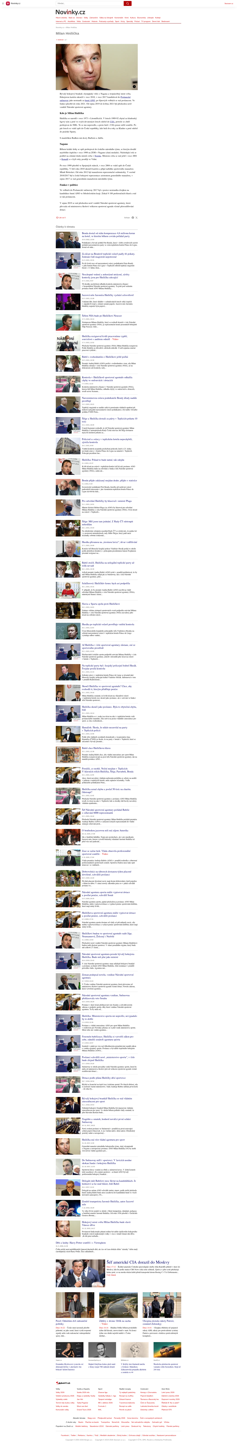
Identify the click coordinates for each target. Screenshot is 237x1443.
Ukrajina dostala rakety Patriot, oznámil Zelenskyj (158, 1322)
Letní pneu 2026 (168, 1392)
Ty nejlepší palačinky (127, 1392)
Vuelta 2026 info (83, 1392)
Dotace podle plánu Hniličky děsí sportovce (104, 1077)
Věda (79, 21)
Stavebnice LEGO (97, 1426)
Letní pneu (125, 1426)
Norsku (98, 155)
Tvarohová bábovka (127, 1403)
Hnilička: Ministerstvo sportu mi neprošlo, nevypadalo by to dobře (109, 1017)
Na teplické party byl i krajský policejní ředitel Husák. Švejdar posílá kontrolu (109, 667)
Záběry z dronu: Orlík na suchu (115, 1320)
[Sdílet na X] (136, 217)
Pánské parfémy (173, 1426)
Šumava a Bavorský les (149, 1399)
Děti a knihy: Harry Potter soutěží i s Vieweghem (81, 1242)
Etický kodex (122, 1435)
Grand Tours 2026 (84, 1410)
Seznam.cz (229, 3)
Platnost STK (167, 1410)
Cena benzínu (132, 1418)
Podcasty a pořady (106, 21)
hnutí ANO (90, 100)
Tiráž (96, 1435)
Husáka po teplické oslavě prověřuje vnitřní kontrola (108, 624)
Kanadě (64, 159)
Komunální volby (62, 1410)
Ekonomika (141, 18)
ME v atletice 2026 (105, 1403)
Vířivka (166, 1422)
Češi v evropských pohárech (151, 1418)
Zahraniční (93, 18)
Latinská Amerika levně (149, 1406)
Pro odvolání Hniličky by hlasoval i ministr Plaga (107, 501)
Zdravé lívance (125, 1399)
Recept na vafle (125, 1406)
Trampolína (105, 1422)
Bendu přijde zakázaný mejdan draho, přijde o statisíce (109, 480)
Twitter (73, 1435)
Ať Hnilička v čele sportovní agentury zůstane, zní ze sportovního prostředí (108, 646)
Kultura (133, 18)
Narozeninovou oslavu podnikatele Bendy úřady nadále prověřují (109, 399)
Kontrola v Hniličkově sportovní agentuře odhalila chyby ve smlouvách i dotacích (107, 379)
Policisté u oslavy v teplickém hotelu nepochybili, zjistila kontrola (107, 440)
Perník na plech (125, 1410)
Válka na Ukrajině (106, 18)
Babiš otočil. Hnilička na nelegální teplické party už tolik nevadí (108, 564)
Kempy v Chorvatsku (148, 1392)
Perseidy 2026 (119, 1418)
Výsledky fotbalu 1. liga (107, 1396)
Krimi (127, 18)
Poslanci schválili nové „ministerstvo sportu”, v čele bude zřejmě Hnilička (108, 1058)
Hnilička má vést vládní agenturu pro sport (103, 1139)
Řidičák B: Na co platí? (170, 1403)
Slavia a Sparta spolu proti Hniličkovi (101, 603)
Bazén (80, 1422)
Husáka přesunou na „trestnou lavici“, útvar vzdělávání (109, 542)
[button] (97, 67)
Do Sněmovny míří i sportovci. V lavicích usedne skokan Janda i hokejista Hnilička (107, 1161)
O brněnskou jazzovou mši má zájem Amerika (105, 830)
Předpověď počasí (105, 1418)
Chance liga (102, 1392)
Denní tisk (156, 21)
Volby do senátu (62, 1406)
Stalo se (72, 18)
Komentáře (119, 18)
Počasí (137, 21)
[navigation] (3, 3)
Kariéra (89, 1435)
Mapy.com (92, 1418)
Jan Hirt (80, 1399)
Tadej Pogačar (82, 1403)
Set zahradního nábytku (140, 1422)
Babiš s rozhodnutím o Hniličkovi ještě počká (105, 356)
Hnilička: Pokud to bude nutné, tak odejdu (103, 459)
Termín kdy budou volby (65, 1403)
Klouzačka (125, 1422)
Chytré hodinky (159, 1426)
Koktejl (157, 18)
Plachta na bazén (92, 1422)
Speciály (129, 21)
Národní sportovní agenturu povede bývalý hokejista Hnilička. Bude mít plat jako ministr (108, 955)
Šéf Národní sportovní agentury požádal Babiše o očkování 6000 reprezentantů (105, 811)
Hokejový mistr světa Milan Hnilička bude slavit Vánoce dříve (106, 1223)
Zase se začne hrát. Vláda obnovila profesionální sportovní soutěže (106, 852)
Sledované (165, 21)
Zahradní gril (157, 1422)
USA (112, 121)
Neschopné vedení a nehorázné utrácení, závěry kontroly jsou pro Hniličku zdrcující (105, 276)
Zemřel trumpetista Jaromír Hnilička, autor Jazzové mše (108, 1203)
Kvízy (123, 21)
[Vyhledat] (128, 3)
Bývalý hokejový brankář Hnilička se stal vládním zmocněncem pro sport (107, 1100)
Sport (117, 21)
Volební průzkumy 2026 (65, 1396)
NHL (100, 1410)
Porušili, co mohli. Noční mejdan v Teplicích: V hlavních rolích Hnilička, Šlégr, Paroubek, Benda (107, 770)
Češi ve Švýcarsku (147, 1403)
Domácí (79, 18)
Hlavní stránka (61, 18)
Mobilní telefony (81, 1426)
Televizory (147, 1426)
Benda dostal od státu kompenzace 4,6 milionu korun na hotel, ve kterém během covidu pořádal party (108, 234)
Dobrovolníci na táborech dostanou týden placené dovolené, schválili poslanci (106, 873)
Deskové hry (136, 1426)
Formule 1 (102, 1406)
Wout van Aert (82, 1406)
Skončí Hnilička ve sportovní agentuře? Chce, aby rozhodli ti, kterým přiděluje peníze (107, 687)
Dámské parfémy (112, 1426)
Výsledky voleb (61, 1399)
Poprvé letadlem (146, 1396)
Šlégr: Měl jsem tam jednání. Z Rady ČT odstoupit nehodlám (107, 523)
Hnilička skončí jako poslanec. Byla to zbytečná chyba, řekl (109, 708)
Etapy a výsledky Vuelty (86, 1396)
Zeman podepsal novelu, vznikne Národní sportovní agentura (108, 976)
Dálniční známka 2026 (170, 1396)
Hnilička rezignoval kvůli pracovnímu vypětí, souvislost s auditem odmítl (105, 337)
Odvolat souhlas (148, 1435)
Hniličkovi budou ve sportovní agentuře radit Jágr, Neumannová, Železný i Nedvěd (107, 935)
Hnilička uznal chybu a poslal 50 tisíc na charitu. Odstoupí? (106, 790)
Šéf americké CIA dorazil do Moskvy (138, 1262)
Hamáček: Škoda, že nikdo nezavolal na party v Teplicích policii (104, 729)
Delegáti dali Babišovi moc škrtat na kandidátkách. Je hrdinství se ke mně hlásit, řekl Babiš (109, 1182)
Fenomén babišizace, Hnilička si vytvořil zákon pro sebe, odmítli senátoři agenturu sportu (107, 1038)
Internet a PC (61, 21)
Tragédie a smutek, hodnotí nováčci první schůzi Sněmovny (106, 1120)
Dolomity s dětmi (146, 1410)
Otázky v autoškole (169, 1406)
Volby (86, 18)
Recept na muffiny (126, 1396)
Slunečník (115, 1422)
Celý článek (111, 1275)
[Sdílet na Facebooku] (133, 217)
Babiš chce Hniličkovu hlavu (96, 748)
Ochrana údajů (134, 1435)
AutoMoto (71, 21)
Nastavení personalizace (166, 1435)
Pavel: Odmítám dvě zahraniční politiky (71, 1322)
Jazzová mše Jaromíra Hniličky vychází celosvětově (108, 295)
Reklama (81, 1435)
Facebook (65, 1435)
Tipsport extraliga (105, 1399)
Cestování (86, 21)
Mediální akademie (107, 1435)
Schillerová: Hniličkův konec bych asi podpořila (106, 583)
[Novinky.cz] (70, 12)
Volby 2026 (60, 1392)
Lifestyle (150, 18)
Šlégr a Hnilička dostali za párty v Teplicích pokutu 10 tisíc (109, 420)
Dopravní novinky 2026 (171, 1399)
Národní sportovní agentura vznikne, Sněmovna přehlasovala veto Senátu (106, 997)
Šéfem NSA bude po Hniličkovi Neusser (102, 315)
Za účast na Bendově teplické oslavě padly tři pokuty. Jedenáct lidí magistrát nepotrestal (108, 255)
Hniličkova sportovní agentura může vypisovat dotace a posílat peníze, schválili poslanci (109, 914)
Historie (95, 21)
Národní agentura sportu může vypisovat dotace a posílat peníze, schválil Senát (106, 893)
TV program (146, 21)
